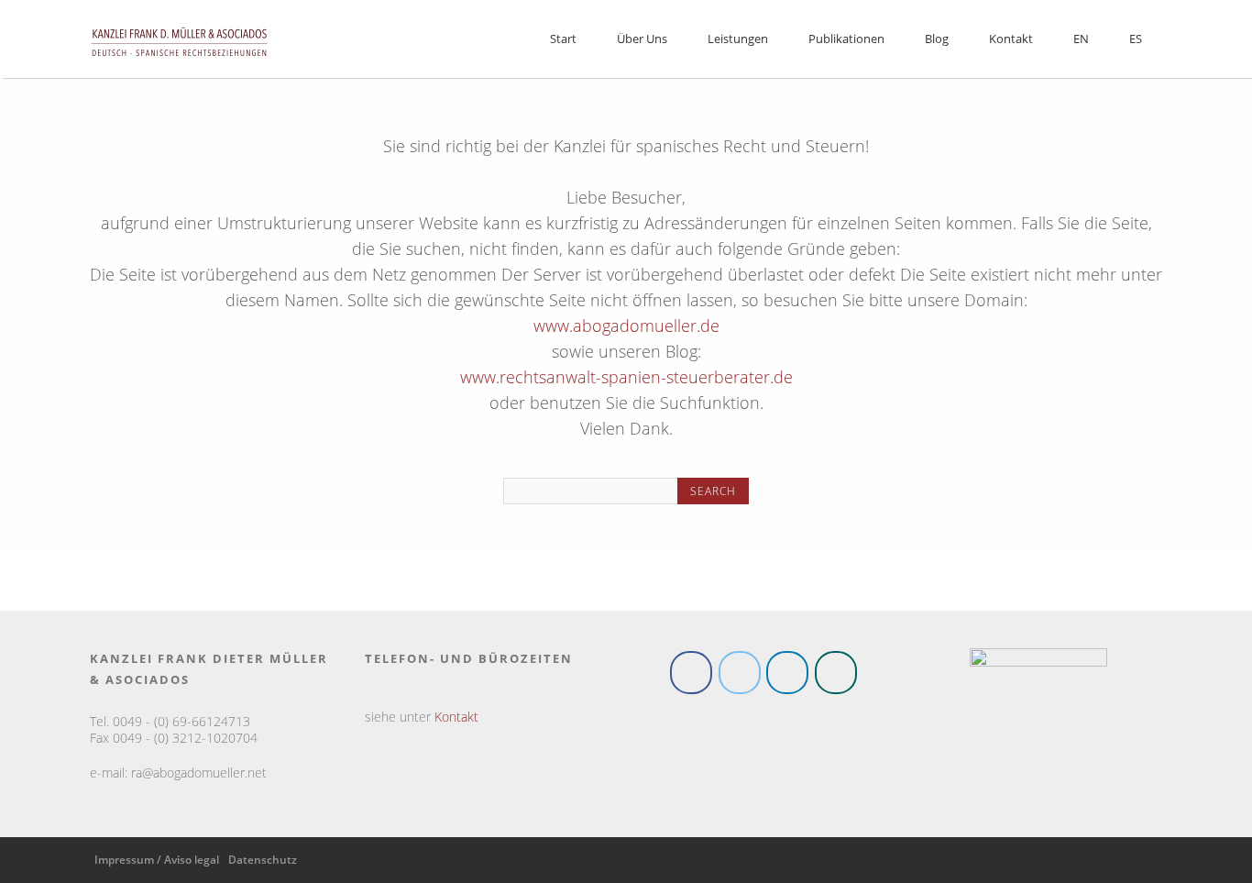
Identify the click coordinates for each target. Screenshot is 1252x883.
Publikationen (846, 38)
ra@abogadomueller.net (199, 776)
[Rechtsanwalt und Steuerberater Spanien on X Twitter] (740, 675)
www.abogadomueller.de (626, 326)
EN (1081, 38)
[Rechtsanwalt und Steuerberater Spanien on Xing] (836, 675)
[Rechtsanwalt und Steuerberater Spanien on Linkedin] (787, 675)
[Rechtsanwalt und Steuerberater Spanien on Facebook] (691, 675)
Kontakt (1011, 38)
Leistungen (738, 38)
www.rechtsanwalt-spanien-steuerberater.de (626, 377)
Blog (937, 38)
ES (1135, 38)
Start (563, 38)
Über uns (642, 38)
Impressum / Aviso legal (156, 863)
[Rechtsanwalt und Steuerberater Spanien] (179, 62)
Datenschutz (262, 863)
